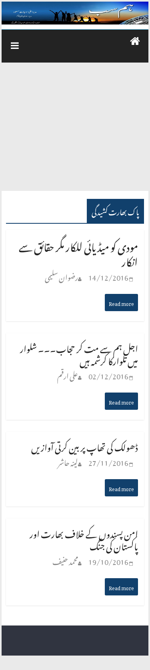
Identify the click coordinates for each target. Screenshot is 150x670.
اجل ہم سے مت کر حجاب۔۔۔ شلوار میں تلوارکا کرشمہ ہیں (79, 353)
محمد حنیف (65, 560)
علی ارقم (67, 375)
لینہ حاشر (68, 461)
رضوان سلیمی (61, 276)
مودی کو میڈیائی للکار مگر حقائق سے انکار (78, 252)
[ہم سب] (75, 13)
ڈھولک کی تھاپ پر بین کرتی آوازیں (84, 446)
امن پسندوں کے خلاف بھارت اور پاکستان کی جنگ (84, 538)
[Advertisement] (75, 131)
